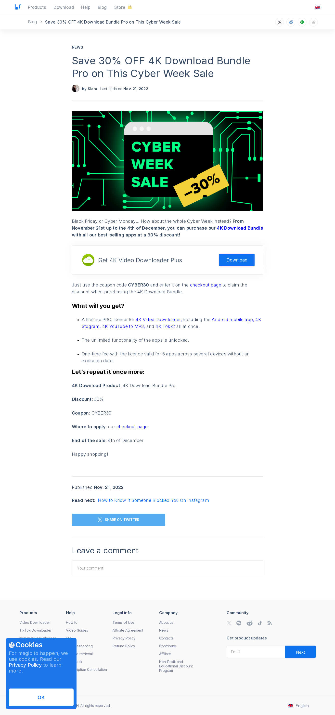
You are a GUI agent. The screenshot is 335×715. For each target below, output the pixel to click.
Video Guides (77, 630)
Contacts (166, 638)
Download (236, 259)
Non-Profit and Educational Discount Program (176, 666)
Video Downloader (34, 622)
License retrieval (79, 654)
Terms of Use (123, 622)
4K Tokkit (165, 326)
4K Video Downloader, (159, 319)
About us (166, 622)
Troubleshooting (79, 646)
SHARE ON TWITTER (122, 520)
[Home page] (18, 8)
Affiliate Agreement (128, 630)
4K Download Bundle (240, 228)
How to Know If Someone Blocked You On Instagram (153, 500)
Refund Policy (124, 646)
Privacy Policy (25, 665)
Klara (92, 88)
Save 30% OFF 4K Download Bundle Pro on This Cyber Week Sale (161, 66)
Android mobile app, (233, 319)
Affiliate (165, 654)
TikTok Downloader (35, 630)
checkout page (206, 284)
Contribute (167, 646)
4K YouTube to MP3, (124, 326)
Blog (33, 21)
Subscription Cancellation (86, 669)
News (77, 47)
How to (71, 622)
